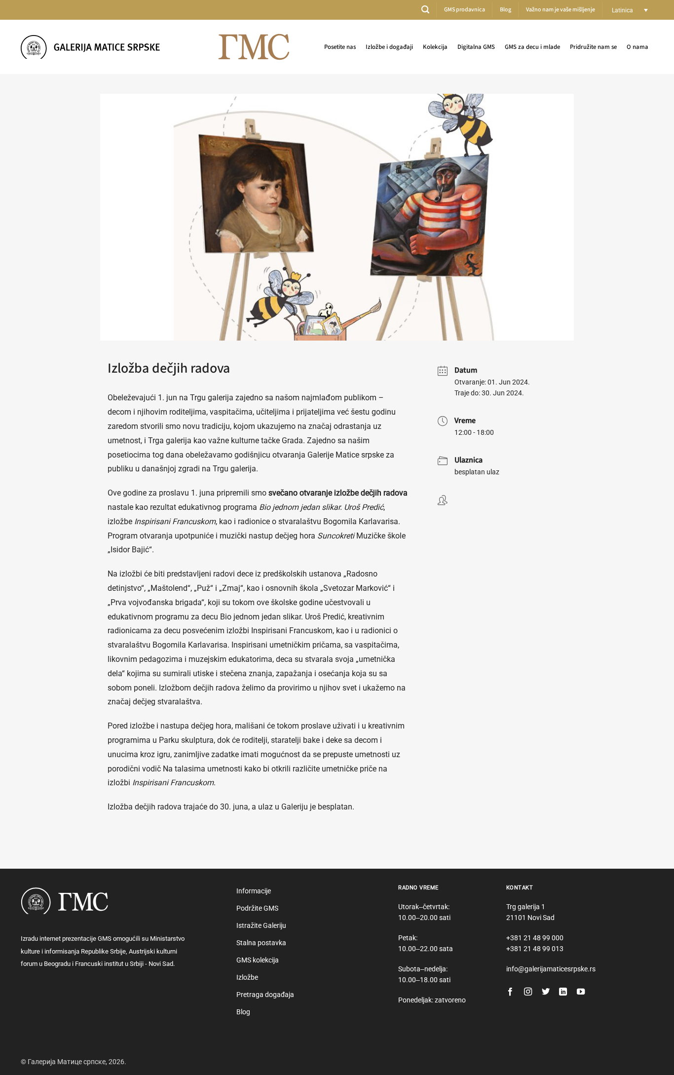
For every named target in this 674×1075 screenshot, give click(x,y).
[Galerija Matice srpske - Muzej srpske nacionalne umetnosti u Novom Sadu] (95, 46)
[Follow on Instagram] (528, 992)
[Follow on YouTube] (581, 992)
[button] (425, 9)
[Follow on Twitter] (546, 992)
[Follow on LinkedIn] (563, 992)
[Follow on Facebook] (510, 992)
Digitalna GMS (476, 46)
